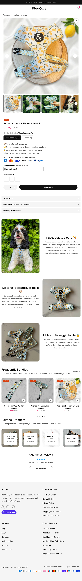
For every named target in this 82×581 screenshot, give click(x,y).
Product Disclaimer (50, 515)
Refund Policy (48, 499)
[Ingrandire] (76, 20)
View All (75, 371)
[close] (79, 2)
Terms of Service (50, 507)
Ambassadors (7, 541)
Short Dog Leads (49, 549)
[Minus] (6, 187)
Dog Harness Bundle (51, 537)
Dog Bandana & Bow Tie (52, 554)
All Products (7, 549)
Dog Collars (47, 545)
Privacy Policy (48, 503)
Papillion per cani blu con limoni (68, 407)
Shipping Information (51, 511)
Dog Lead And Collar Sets (53, 541)
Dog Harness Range (50, 533)
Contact (5, 537)
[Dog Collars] (51, 438)
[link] (21, 246)
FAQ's (4, 533)
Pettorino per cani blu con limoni (41, 407)
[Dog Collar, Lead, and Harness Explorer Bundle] (10, 438)
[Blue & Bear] (41, 8)
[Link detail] (3, 507)
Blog (3, 529)
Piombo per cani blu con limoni (14, 407)
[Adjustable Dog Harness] (31, 438)
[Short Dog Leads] (71, 438)
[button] (75, 56)
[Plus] (14, 187)
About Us (5, 545)
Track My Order (49, 495)
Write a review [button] (41, 468)
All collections (48, 529)
